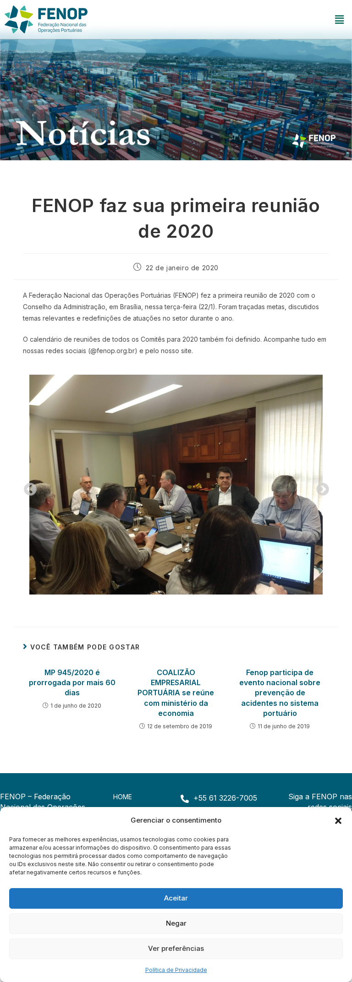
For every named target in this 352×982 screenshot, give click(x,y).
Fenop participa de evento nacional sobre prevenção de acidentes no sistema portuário (279, 693)
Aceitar (176, 898)
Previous (27, 486)
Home (122, 797)
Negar (176, 923)
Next (319, 486)
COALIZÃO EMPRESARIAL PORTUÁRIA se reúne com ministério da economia (176, 693)
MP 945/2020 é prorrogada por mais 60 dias (72, 683)
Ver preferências (176, 948)
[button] (338, 819)
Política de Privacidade (176, 969)
